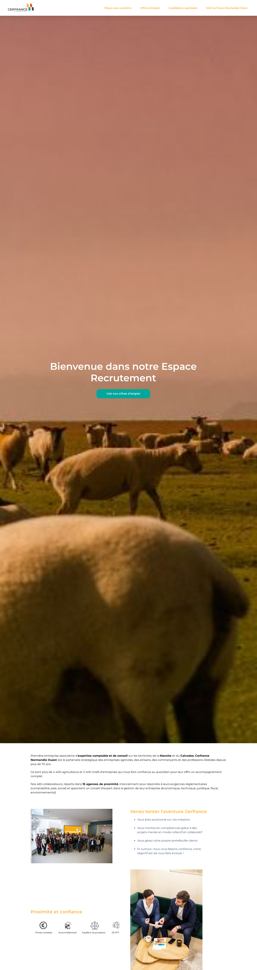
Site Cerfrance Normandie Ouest (226, 7)
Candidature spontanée (183, 7)
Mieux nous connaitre (117, 7)
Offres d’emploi (150, 7)
